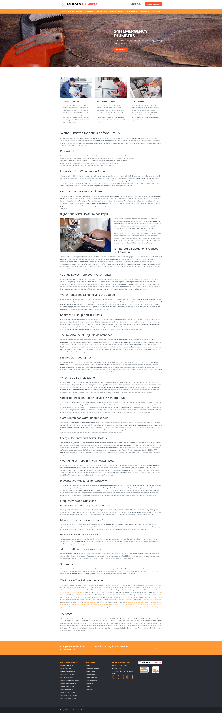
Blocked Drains (102, 11)
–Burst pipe (147, 602)
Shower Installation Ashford (68, 683)
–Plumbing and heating (150, 607)
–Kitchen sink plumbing (95, 604)
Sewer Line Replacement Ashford (70, 680)
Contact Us (156, 11)
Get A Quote (155, 648)
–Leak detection (109, 604)
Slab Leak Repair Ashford (68, 692)
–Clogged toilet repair (67, 604)
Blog (88, 686)
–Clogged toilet (156, 602)
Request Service (121, 49)
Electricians (145, 11)
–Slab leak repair (113, 607)
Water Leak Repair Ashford (68, 698)
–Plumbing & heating (146, 604)
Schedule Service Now (153, 4)
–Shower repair (86, 607)
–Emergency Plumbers (124, 600)
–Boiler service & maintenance (151, 600)
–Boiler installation (88, 585)
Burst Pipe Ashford (66, 668)
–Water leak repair (137, 607)
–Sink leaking (95, 607)
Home (63, 11)
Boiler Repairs (89, 11)
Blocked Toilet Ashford (67, 666)
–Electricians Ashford (89, 602)
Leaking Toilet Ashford (67, 677)
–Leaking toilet (120, 604)
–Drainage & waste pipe (153, 585)
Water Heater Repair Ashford (69, 695)
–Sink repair (103, 607)
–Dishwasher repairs (77, 592)
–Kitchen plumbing (81, 604)
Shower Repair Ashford (67, 686)
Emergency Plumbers (75, 11)
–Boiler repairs (103, 590)
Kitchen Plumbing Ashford (68, 671)
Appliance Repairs (132, 11)
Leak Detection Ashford (67, 674)
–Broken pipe (139, 602)
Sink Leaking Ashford (67, 689)
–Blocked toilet (130, 602)
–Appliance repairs (66, 590)
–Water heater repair (125, 607)
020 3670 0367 (136, 5)
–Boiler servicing (112, 585)
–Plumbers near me (132, 604)
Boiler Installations (117, 11)
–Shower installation (74, 607)
